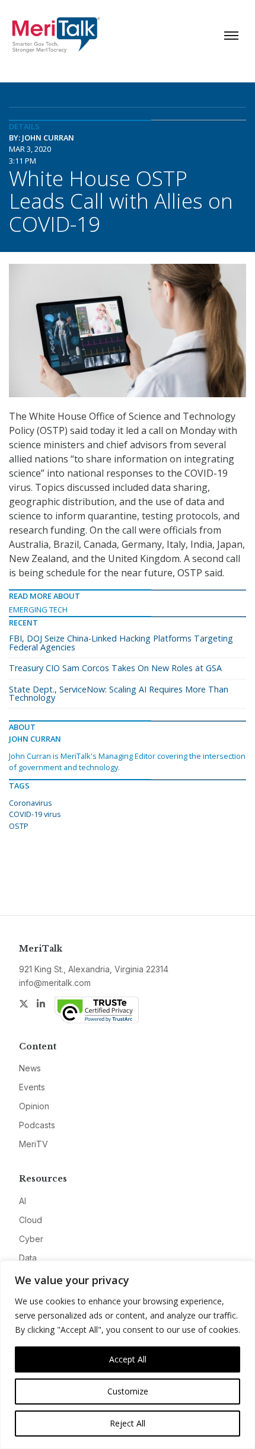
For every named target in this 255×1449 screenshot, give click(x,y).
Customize (127, 1391)
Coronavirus (30, 802)
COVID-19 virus (35, 814)
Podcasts (37, 1125)
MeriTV (33, 1144)
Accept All (127, 1359)
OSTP (18, 826)
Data (28, 1258)
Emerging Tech (38, 609)
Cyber (31, 1239)
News (30, 1068)
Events (32, 1087)
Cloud (30, 1220)
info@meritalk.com (55, 983)
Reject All (127, 1423)
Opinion (34, 1106)
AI (22, 1201)
